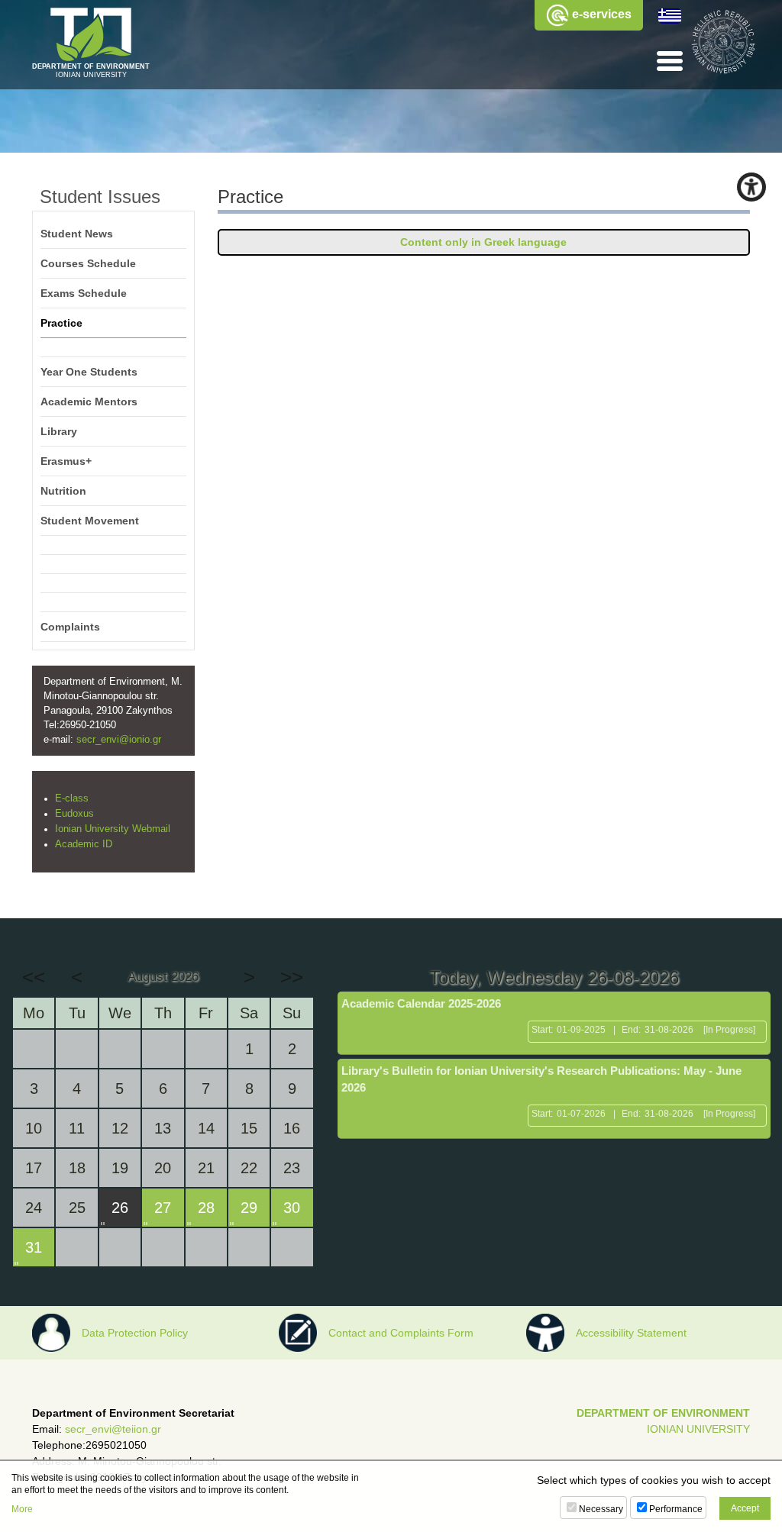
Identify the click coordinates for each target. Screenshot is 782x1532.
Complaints (70, 627)
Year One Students (88, 372)
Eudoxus (74, 813)
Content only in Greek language (483, 242)
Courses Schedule (88, 263)
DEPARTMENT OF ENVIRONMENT (663, 1413)
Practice (61, 323)
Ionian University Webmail (112, 829)
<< (33, 977)
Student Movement (89, 520)
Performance (676, 1509)
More (22, 1509)
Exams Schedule (83, 293)
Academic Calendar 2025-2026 (421, 1003)
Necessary (601, 1509)
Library (58, 431)
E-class (72, 798)
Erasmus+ (66, 461)
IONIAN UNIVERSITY (698, 1429)
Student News (76, 233)
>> (291, 977)
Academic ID (83, 844)
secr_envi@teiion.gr (113, 1429)
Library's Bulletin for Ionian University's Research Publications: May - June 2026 (541, 1079)
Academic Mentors (88, 401)
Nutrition (63, 491)
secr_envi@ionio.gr (118, 739)
